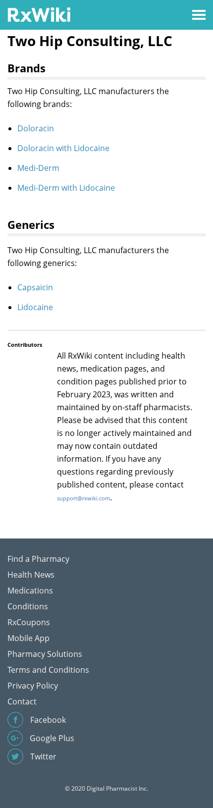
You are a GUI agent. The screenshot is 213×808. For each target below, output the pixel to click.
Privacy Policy (32, 685)
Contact (22, 701)
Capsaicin (35, 287)
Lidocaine (35, 307)
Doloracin (35, 128)
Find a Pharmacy (38, 558)
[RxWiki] (38, 14)
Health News (30, 574)
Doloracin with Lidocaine (63, 148)
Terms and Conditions (48, 669)
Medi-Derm (38, 167)
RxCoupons (28, 622)
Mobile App (28, 638)
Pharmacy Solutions (44, 653)
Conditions (27, 606)
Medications (30, 590)
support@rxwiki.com (83, 498)
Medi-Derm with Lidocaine (66, 187)
